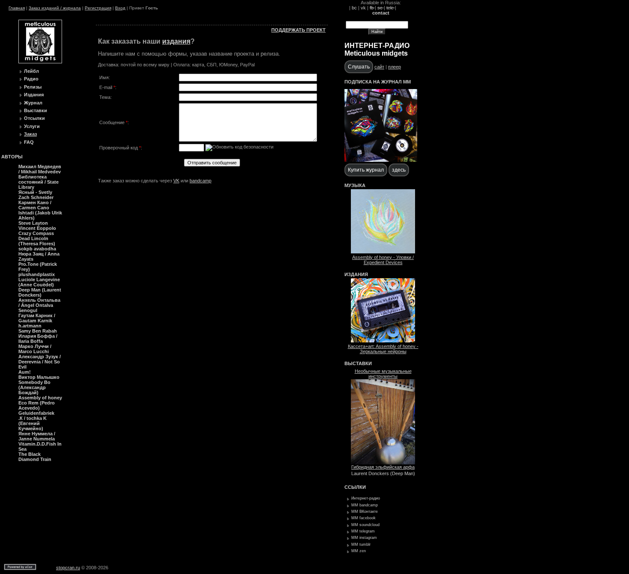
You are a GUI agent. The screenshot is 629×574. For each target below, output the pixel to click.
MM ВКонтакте (364, 511)
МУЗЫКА (354, 185)
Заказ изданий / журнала (55, 8)
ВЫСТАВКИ (358, 363)
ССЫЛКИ (355, 487)
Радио (31, 78)
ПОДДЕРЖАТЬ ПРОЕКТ (298, 30)
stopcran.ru (68, 567)
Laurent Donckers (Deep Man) (383, 473)
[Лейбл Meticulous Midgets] (40, 61)
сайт (379, 66)
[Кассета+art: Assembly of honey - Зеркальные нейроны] (383, 340)
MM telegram (363, 531)
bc (354, 7)
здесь (399, 170)
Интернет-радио (365, 498)
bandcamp (200, 180)
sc (380, 7)
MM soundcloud (365, 525)
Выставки (35, 110)
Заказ (30, 134)
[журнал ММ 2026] (380, 160)
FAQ (29, 142)
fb (372, 7)
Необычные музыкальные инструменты (383, 374)
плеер (394, 66)
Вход (120, 8)
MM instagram (364, 537)
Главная (17, 8)
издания (176, 41)
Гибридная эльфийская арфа (383, 467)
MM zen (358, 551)
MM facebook (363, 518)
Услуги (32, 126)
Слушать (359, 67)
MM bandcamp (364, 505)
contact (380, 12)
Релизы (33, 86)
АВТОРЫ (12, 156)
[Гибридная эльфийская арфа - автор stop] (383, 462)
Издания (34, 94)
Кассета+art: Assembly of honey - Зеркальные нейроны (383, 349)
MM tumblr (361, 544)
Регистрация (98, 8)
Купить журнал (366, 170)
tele (390, 7)
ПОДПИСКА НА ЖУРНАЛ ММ (377, 81)
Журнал (33, 102)
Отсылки (34, 118)
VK (176, 180)
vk (363, 7)
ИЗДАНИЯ (356, 274)
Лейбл (31, 71)
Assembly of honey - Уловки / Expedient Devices (383, 260)
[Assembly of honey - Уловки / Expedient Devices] (383, 251)
